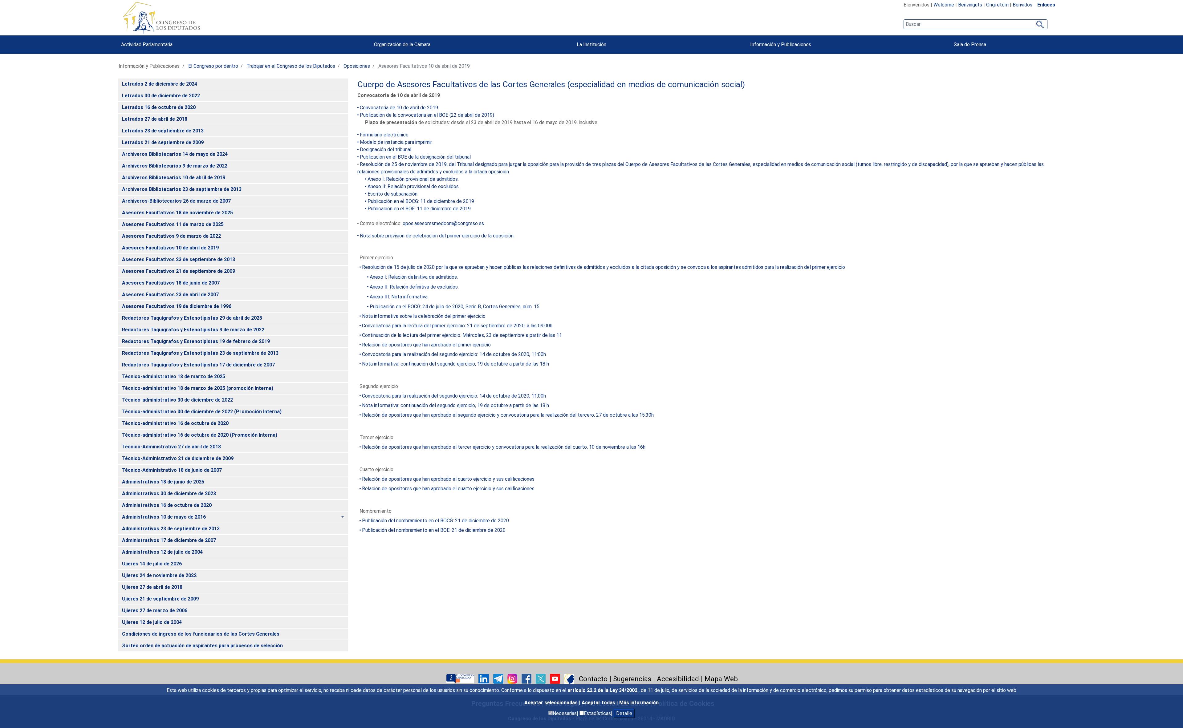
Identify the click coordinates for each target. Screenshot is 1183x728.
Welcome (943, 5)
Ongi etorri (997, 5)
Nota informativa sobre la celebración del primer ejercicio (424, 316)
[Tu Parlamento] (461, 678)
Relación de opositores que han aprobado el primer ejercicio (426, 345)
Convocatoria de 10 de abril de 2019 (399, 108)
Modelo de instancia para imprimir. (396, 142)
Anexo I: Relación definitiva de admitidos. (414, 277)
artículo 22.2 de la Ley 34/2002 (603, 690)
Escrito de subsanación (392, 194)
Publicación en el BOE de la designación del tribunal (415, 157)
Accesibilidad (678, 679)
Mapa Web (721, 679)
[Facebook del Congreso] (527, 678)
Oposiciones (357, 66)
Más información (639, 703)
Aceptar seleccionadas (551, 703)
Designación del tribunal (385, 149)
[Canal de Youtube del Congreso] (555, 678)
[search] (975, 24)
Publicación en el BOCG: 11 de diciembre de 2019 (421, 201)
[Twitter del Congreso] (541, 678)
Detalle (624, 713)
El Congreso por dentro (213, 66)
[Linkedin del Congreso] (484, 678)
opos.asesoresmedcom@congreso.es (443, 223)
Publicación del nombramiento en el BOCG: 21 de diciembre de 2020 (435, 521)
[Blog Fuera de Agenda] (569, 678)
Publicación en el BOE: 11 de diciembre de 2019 (419, 209)
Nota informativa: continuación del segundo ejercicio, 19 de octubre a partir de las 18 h (455, 364)
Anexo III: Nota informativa (399, 297)
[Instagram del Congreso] (513, 678)
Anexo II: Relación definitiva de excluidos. (414, 287)
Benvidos (1022, 5)
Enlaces (1046, 5)
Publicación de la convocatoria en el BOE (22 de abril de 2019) (427, 115)
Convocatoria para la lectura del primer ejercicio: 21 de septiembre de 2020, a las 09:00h (457, 326)
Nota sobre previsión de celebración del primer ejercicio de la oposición (437, 236)
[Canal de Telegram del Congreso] (499, 678)
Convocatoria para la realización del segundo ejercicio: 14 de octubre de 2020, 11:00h (454, 354)
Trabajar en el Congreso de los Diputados (290, 66)
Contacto (593, 679)
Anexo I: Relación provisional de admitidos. (413, 179)
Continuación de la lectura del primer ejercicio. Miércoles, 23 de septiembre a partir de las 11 (462, 335)
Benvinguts (970, 5)
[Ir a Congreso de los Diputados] (161, 18)
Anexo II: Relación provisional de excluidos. (414, 186)
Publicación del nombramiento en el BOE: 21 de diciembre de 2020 (434, 530)
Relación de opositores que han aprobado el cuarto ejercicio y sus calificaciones (448, 479)
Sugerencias (632, 679)
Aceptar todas (599, 703)
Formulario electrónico (384, 135)
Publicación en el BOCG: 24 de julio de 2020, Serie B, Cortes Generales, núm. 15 (454, 306)
